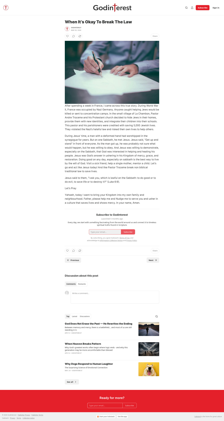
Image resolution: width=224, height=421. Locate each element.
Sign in (216, 7)
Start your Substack (106, 416)
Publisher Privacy (24, 415)
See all (70, 382)
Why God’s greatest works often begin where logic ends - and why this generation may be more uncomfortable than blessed (96, 348)
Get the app (122, 416)
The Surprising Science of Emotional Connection (86, 367)
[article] (112, 330)
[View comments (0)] (73, 36)
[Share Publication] (192, 7)
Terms (19, 418)
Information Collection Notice (111, 240)
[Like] (67, 36)
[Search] (186, 7)
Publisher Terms (37, 415)
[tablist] (76, 284)
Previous (75, 260)
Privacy (12, 418)
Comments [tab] (71, 284)
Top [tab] (67, 316)
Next (151, 260)
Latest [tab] (74, 316)
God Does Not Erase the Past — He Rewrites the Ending (98, 323)
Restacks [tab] (82, 284)
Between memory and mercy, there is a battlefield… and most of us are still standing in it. (98, 328)
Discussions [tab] (85, 316)
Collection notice (28, 418)
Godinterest (76, 28)
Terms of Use (125, 238)
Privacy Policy (131, 240)
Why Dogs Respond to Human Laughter (89, 363)
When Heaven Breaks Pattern (83, 343)
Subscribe (202, 7)
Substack (197, 416)
